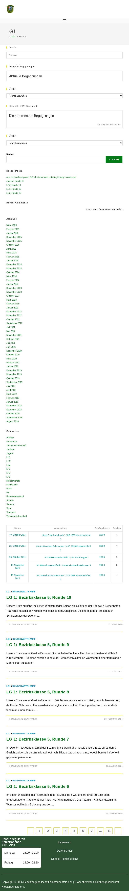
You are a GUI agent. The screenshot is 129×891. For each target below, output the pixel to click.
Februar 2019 (12, 398)
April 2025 (11, 249)
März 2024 (11, 276)
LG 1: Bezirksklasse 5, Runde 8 (37, 692)
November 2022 (14, 315)
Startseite (11, 512)
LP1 (8, 469)
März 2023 (11, 300)
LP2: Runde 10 (13, 185)
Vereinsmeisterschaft (16, 516)
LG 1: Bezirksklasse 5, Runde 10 (38, 597)
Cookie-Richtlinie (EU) (64, 858)
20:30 (102, 535)
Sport (9, 508)
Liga (8, 465)
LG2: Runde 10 (13, 193)
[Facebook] (98, 847)
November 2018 (14, 409)
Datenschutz (64, 850)
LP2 (8, 473)
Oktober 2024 (12, 272)
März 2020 (11, 358)
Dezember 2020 (14, 351)
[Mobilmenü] (64, 20)
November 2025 (14, 241)
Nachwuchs (12, 484)
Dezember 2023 (14, 288)
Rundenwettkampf (15, 496)
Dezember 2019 (14, 370)
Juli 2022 (10, 327)
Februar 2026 (12, 229)
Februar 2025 (12, 256)
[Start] (7, 36)
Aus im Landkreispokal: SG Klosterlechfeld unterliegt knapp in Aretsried (41, 177)
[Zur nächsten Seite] (118, 830)
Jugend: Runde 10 (15, 181)
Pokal (9, 488)
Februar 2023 (12, 303)
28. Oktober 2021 (17, 557)
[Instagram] (107, 847)
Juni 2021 (11, 347)
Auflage (10, 437)
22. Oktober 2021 (17, 546)
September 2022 (14, 323)
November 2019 (14, 374)
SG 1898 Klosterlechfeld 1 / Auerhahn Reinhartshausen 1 (63, 565)
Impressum (64, 842)
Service (10, 504)
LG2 (8, 461)
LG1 (8, 457)
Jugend (9, 453)
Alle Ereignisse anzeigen (108, 124)
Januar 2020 (12, 366)
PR (7, 492)
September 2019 (14, 382)
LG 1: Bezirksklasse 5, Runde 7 (37, 739)
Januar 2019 (12, 402)
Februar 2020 (12, 362)
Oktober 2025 (12, 245)
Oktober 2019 (12, 378)
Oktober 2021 (12, 339)
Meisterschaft (13, 481)
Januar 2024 (12, 284)
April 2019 (11, 390)
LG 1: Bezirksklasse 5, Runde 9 (37, 644)
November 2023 (14, 292)
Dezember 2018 (14, 405)
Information (11, 441)
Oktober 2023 (12, 296)
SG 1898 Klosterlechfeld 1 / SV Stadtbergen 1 (66, 557)
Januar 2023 (12, 307)
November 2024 (14, 268)
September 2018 (14, 417)
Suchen (10, 154)
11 (109, 830)
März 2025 (11, 252)
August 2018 (12, 421)
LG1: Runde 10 (13, 189)
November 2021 (14, 335)
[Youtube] (117, 847)
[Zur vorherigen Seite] (30, 830)
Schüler (10, 500)
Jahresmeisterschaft (16, 445)
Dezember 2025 (14, 237)
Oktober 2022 (12, 319)
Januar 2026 (12, 233)
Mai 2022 (10, 331)
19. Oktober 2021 (17, 535)
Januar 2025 (12, 260)
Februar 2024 (12, 280)
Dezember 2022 (14, 311)
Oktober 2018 (12, 413)
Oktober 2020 (12, 354)
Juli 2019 (10, 386)
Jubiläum (10, 449)
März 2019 (11, 394)
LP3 (8, 477)
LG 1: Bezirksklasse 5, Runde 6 (37, 786)
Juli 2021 (10, 343)
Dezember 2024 (14, 264)
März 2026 (11, 225)
